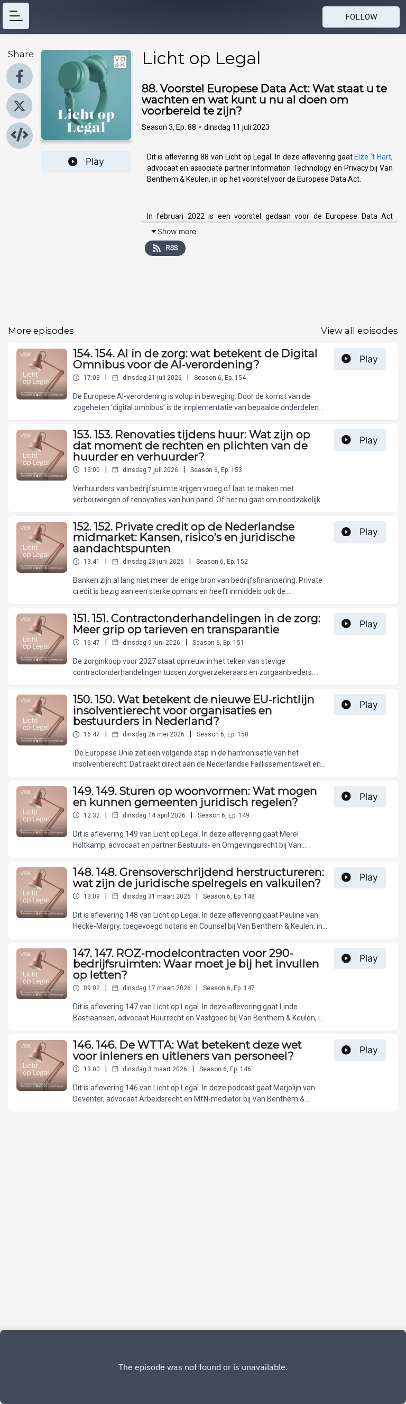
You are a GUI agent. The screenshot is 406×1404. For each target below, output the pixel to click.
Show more (177, 231)
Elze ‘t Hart (372, 157)
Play (95, 161)
